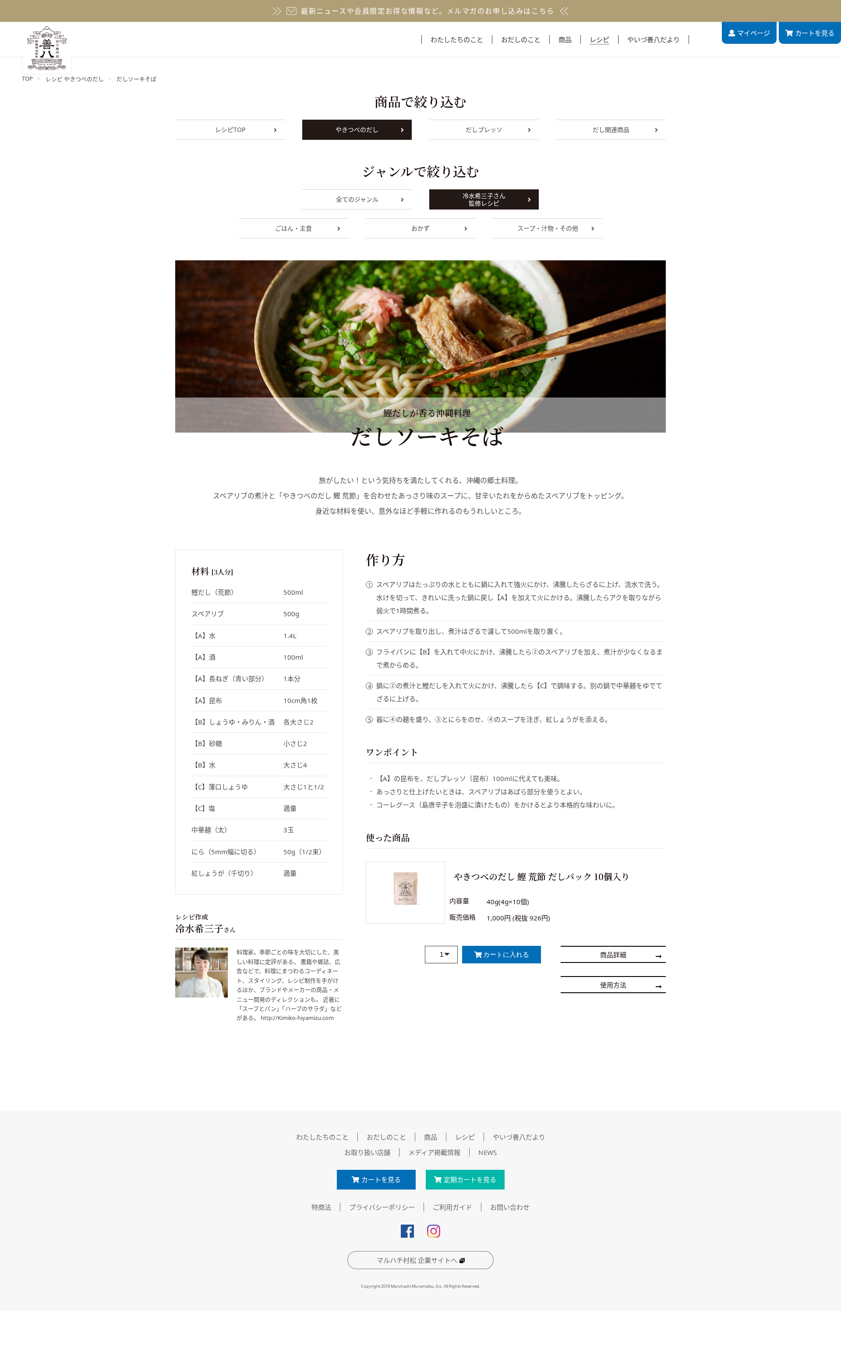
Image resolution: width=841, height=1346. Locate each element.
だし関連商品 (611, 129)
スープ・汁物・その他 (547, 228)
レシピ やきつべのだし (75, 79)
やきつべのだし (357, 129)
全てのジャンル (357, 199)
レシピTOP (230, 129)
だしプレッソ (484, 129)
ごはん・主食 (293, 228)
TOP (27, 78)
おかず (420, 228)
